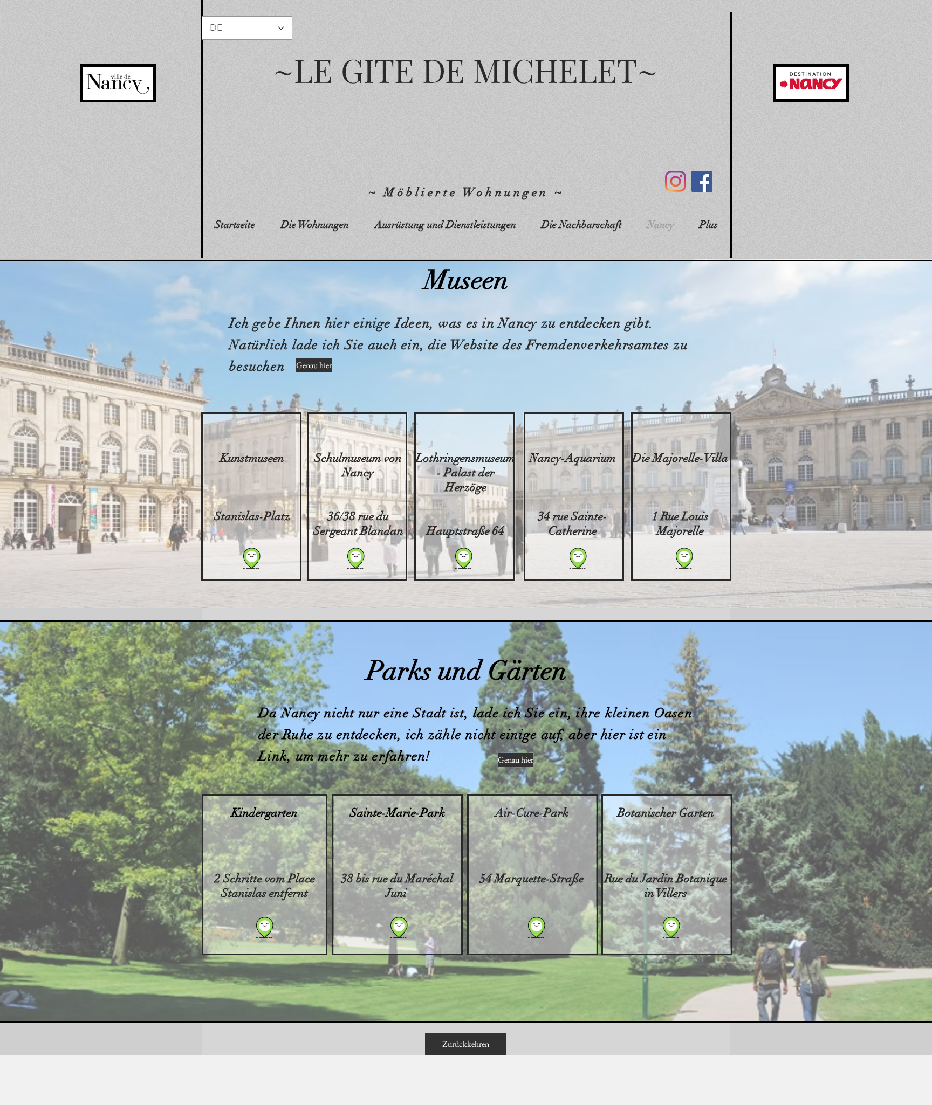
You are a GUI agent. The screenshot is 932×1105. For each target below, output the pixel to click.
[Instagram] (675, 181)
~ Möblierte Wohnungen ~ (466, 192)
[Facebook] (701, 181)
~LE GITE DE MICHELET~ (465, 69)
